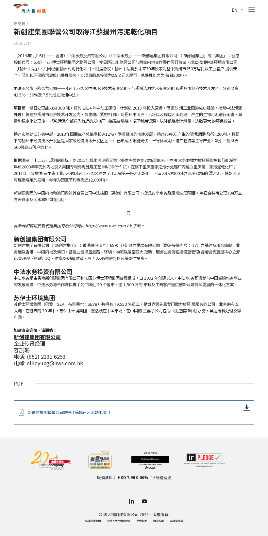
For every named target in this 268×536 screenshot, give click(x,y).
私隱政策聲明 (93, 521)
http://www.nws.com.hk (108, 226)
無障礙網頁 (176, 521)
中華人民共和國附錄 (118, 521)
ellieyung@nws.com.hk (55, 363)
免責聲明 (142, 521)
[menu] (251, 9)
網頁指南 (158, 521)
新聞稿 (19, 23)
